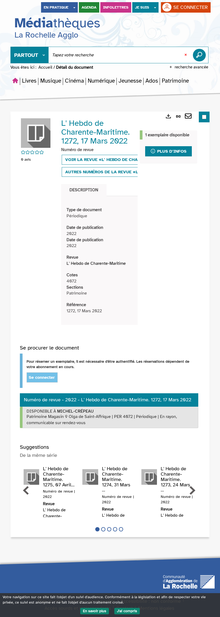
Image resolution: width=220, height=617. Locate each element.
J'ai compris (127, 611)
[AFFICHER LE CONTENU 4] (115, 529)
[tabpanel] (99, 260)
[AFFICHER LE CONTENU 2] (103, 529)
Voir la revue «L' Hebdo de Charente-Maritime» (121, 159)
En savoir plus (94, 611)
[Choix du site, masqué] (74, 7)
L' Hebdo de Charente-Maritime (96, 263)
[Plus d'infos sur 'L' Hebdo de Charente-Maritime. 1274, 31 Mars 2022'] (90, 477)
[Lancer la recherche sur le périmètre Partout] (200, 55)
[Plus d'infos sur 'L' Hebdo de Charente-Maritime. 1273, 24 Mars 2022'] (149, 477)
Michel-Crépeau (75, 411)
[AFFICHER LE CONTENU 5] (121, 529)
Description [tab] (83, 190)
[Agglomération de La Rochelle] (189, 582)
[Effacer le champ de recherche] (186, 55)
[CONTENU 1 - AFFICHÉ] (97, 529)
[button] (29, 81)
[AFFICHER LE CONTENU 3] (109, 529)
